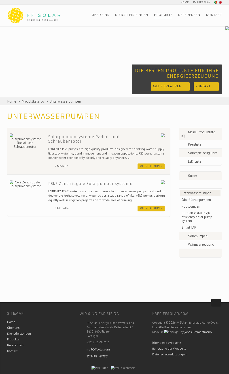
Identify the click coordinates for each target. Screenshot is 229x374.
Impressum (201, 2)
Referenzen (189, 15)
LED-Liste (194, 161)
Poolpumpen (191, 206)
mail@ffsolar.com (98, 349)
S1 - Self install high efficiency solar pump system (197, 217)
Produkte (163, 15)
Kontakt (214, 15)
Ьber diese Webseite (166, 342)
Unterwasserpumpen (65, 101)
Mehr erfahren (151, 166)
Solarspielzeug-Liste (203, 153)
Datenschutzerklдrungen (169, 354)
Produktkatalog (33, 101)
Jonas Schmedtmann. (198, 332)
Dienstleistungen (131, 15)
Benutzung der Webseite (169, 348)
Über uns (100, 15)
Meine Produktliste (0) (198, 134)
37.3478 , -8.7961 (97, 356)
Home (185, 2)
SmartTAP (189, 227)
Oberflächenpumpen (196, 200)
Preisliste (194, 144)
